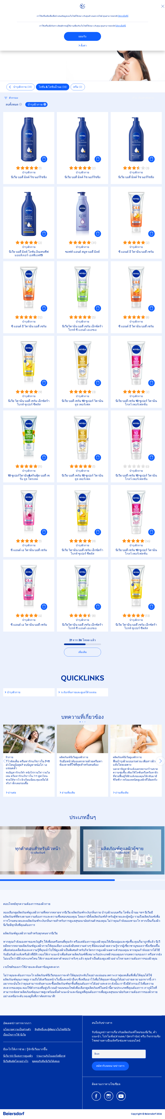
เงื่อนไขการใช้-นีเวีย (14, 1034)
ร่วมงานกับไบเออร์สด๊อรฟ (50, 1055)
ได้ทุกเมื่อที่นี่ (123, 16)
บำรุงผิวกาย (13, 692)
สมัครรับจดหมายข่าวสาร (110, 1065)
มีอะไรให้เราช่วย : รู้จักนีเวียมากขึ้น (25, 1049)
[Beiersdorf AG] (13, 1114)
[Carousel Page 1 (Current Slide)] (80, 721)
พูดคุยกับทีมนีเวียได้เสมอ (46, 1061)
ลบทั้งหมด (12, 104)
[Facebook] (96, 1096)
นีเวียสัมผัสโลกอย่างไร (15, 1061)
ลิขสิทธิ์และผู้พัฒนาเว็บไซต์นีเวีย (52, 1029)
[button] (44, 159)
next (160, 761)
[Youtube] (121, 1096)
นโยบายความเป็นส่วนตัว (17, 1029)
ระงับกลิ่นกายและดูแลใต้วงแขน (78, 692)
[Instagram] (108, 1096)
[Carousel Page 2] (82, 721)
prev (4, 761)
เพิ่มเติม (82, 652)
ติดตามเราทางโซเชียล (106, 1084)
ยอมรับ (82, 36)
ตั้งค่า (84, 45)
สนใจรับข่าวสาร (102, 1023)
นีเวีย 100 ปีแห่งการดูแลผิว (18, 1055)
